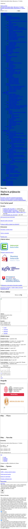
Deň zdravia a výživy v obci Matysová (16, 36)
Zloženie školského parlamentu (15, 63)
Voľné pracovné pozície (6, 474)
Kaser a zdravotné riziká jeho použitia (17, 86)
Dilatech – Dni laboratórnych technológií (17, 112)
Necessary (4, 511)
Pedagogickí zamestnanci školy (12, 17)
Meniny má (18, 295)
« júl (1, 377)
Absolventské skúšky (10, 70)
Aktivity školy (9, 126)
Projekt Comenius (12, 122)
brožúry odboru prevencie (17, 287)
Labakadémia (11, 128)
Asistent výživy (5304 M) (14, 95)
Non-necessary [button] (4, 519)
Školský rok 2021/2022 (14, 79)
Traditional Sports (15, 115)
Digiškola (10, 111)
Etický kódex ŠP (12, 66)
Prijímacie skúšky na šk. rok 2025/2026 (17, 156)
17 (1, 373)
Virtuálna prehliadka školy (6, 479)
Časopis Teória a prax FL (11, 91)
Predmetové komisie (10, 46)
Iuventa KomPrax (12, 118)
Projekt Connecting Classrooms (15, 121)
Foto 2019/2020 (9, 185)
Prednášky (8, 85)
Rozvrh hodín (8, 57)
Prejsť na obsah (4, 5)
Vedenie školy (9, 16)
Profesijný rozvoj (9, 51)
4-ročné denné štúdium (11, 94)
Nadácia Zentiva (12, 125)
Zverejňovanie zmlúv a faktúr (12, 167)
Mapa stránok (3, 481)
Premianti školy (9, 75)
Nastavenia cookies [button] (5, 487)
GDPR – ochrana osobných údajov (8, 472)
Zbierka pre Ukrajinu (13, 34)
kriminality (3, 288)
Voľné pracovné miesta (11, 165)
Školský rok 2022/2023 (14, 78)
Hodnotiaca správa (10, 169)
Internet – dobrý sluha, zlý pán (15, 87)
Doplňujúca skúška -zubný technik (13, 108)
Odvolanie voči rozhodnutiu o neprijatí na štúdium (11, 200)
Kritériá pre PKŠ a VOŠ (16, 141)
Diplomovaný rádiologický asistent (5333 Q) (18, 105)
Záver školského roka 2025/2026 (10, 214)
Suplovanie (8, 59)
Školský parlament (10, 61)
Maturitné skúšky (9, 68)
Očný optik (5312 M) (13, 98)
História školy (9, 53)
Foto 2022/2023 (9, 181)
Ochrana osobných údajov (11, 178)
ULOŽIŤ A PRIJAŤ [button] (5, 527)
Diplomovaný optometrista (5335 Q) (16, 107)
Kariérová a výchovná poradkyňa (13, 47)
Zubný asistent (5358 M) (14, 100)
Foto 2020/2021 (9, 184)
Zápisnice (8, 173)
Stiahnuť (20, 197)
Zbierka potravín (12, 33)
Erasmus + (11, 113)
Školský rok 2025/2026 (11, 151)
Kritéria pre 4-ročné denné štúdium (16, 155)
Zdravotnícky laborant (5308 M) (15, 99)
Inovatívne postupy (15, 117)
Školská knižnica (9, 49)
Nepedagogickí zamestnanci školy (13, 18)
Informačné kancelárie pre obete (10, 209)
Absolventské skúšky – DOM (15, 72)
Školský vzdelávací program (12, 171)
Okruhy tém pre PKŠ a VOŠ (17, 147)
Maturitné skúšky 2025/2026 (15, 69)
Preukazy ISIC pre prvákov (9, 208)
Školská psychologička (11, 48)
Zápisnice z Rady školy (13, 176)
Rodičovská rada (9, 25)
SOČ (10, 129)
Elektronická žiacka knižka (11, 56)
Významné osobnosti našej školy (13, 83)
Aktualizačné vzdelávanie (14, 52)
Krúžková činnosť (9, 74)
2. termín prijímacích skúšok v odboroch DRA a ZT (14, 212)
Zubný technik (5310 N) (14, 103)
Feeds (12, 116)
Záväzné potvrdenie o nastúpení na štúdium (10, 198)
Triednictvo (8, 60)
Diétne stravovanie (13, 35)
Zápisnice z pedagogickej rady (15, 174)
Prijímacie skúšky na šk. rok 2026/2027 (17, 142)
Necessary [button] (3, 510)
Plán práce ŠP (12, 65)
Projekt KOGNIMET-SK (13, 38)
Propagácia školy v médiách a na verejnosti (15, 27)
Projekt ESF (11, 120)
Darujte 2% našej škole (13, 26)
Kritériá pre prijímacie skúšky (15, 138)
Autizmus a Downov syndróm (15, 88)
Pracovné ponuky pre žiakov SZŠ (13, 73)
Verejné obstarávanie (10, 168)
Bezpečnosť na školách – (6, 287)
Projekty (8, 109)
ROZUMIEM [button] (13, 487)
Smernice (8, 177)
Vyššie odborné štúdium (11, 104)
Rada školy (8, 20)
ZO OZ (7, 40)
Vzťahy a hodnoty (12, 90)
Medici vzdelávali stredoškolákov (16, 31)
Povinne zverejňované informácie (13, 172)
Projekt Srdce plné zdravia (14, 124)
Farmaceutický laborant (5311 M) (16, 96)
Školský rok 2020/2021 (14, 81)
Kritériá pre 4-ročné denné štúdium (16, 133)
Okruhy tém (11, 143)
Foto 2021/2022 (9, 182)
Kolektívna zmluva (12, 44)
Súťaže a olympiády (10, 77)
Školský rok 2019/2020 (14, 82)
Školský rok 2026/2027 (11, 134)
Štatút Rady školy (12, 23)
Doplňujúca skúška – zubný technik (11, 211)
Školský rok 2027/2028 (11, 131)
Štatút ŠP (11, 64)
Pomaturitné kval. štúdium (11, 102)
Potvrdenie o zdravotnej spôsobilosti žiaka (10, 197)
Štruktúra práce (4, 236)
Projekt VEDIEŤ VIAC (13, 39)
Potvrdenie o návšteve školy (7, 229)
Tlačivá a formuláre (5, 233)
